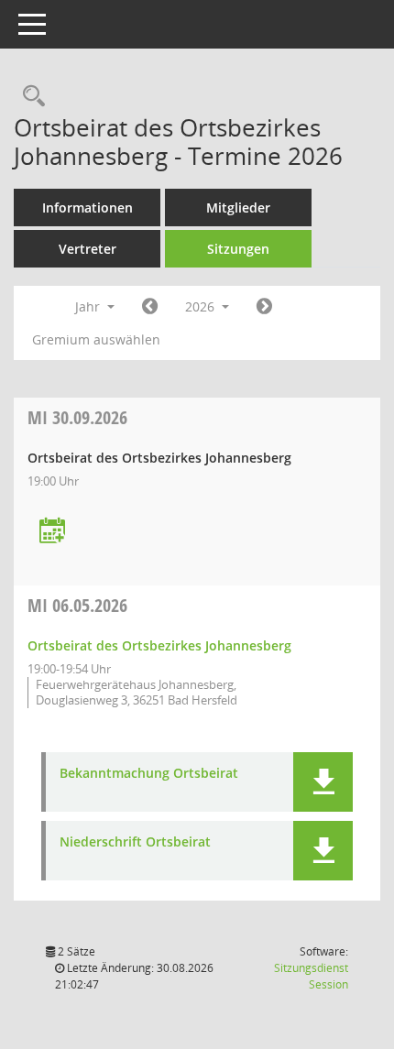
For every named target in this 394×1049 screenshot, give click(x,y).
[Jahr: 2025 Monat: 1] (149, 306)
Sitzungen (238, 248)
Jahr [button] (89, 306)
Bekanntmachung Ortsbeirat (149, 773)
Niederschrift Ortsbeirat (135, 842)
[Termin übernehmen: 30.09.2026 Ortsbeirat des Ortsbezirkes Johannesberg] (52, 531)
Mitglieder (238, 207)
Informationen (87, 207)
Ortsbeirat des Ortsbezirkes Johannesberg (159, 645)
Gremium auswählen (96, 339)
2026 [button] (201, 306)
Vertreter (87, 248)
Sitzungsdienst (311, 976)
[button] (323, 782)
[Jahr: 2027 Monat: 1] (264, 306)
